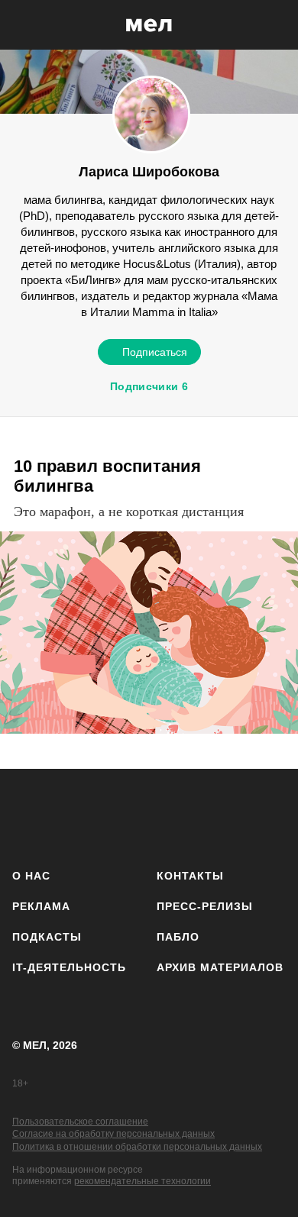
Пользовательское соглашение (80, 1121)
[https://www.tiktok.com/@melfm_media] (149, 815)
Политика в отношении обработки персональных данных (137, 1146)
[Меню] (275, 25)
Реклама (41, 906)
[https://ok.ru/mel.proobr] (229, 815)
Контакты (190, 876)
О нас (31, 876)
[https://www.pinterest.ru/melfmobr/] (189, 815)
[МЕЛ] (149, 25)
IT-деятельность (69, 967)
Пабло (178, 937)
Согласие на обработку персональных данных (113, 1133)
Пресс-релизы (205, 906)
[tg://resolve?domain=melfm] (28, 815)
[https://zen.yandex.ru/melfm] (69, 815)
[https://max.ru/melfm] (269, 815)
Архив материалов (220, 967)
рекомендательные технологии (142, 1181)
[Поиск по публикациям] (23, 25)
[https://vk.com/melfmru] (108, 815)
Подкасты (47, 937)
